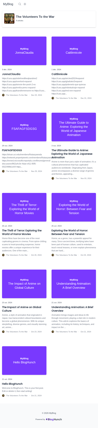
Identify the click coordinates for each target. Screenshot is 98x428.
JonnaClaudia (11, 74)
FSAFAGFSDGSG (12, 150)
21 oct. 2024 (57, 303)
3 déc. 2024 (7, 69)
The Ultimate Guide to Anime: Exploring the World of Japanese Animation (72, 153)
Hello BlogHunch (12, 384)
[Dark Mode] (24, 4)
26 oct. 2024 (7, 226)
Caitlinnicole (59, 74)
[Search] (19, 4)
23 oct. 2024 (7, 303)
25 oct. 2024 (57, 226)
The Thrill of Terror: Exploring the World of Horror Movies (22, 232)
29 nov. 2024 (7, 146)
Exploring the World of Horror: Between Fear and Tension (70, 232)
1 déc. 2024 (56, 69)
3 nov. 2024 (56, 146)
